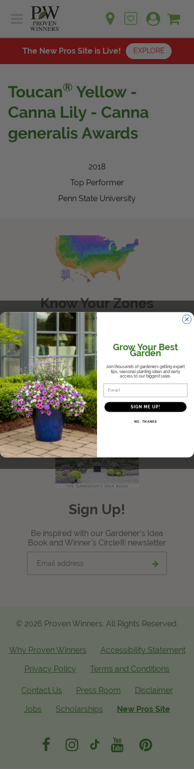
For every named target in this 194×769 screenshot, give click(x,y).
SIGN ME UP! (146, 406)
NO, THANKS (145, 421)
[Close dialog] (187, 319)
